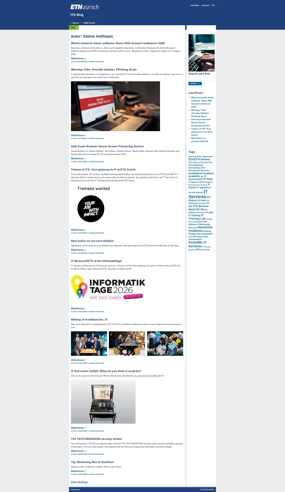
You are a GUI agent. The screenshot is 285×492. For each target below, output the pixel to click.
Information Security (199, 170)
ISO (202, 176)
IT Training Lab (197, 217)
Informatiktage (196, 165)
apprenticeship (195, 156)
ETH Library (194, 162)
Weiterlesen (77, 58)
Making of (194, 224)
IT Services (198, 194)
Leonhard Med (199, 222)
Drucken (205, 5)
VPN (197, 249)
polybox (207, 231)
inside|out (195, 173)
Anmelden (194, 5)
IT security (203, 187)
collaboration (207, 156)
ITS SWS (209, 212)
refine (191, 237)
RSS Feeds (89, 23)
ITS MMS (201, 200)
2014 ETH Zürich (207, 489)
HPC (211, 162)
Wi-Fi (202, 250)
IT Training (194, 215)
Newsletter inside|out (201, 229)
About (75, 23)
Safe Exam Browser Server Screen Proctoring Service (201, 122)
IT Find (208, 179)
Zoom (207, 250)
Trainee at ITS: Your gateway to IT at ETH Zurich (201, 132)
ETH (191, 159)
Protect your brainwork (201, 234)
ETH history (202, 159)
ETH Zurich (204, 162)
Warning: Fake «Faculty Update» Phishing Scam (200, 113)
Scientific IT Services (197, 244)
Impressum (75, 489)
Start (73, 27)
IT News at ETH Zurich (200, 182)
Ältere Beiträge (79, 482)
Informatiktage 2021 (197, 168)
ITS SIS (200, 209)
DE (213, 5)
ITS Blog (77, 15)
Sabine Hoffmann (97, 61)
